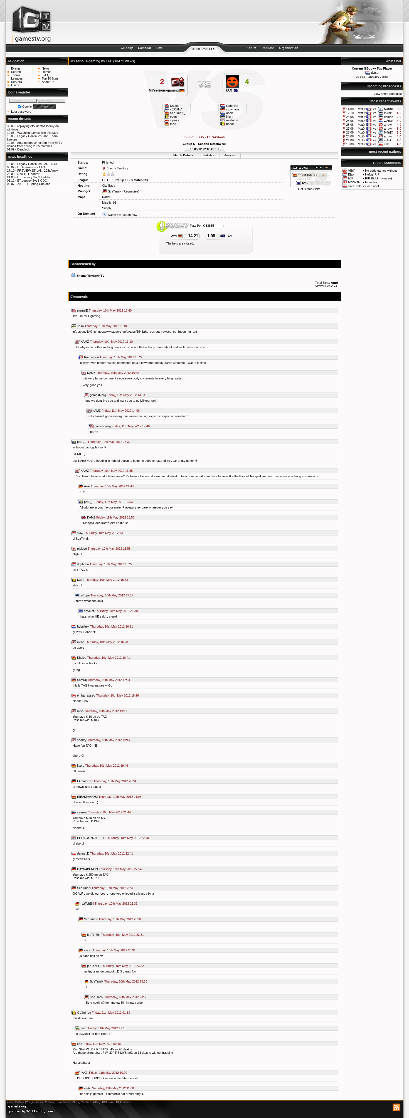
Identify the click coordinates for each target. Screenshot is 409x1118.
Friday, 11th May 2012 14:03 (126, 395)
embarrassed (86, 695)
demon (388, 117)
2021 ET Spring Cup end (33, 184)
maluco (82, 548)
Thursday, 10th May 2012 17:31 (108, 680)
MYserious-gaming (164, 90)
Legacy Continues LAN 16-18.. (38, 164)
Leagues (17, 78)
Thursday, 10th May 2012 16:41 (108, 657)
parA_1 (82, 441)
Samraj (82, 680)
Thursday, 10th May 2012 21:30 (116, 611)
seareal (82, 812)
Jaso (80, 326)
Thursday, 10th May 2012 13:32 (109, 441)
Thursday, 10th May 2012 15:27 (111, 564)
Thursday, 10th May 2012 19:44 (108, 740)
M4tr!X (388, 109)
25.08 (350, 132)
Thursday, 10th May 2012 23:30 (113, 888)
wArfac (388, 120)
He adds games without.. (381, 170)
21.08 (350, 140)
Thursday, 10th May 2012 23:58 (125, 997)
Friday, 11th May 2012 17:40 (131, 426)
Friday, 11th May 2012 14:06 (121, 410)
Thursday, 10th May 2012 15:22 (121, 357)
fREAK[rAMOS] (87, 796)
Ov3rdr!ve (84, 1012)
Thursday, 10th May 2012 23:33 (125, 981)
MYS (174, 236)
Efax (351, 174)
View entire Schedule (388, 93)
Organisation (288, 48)
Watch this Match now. (122, 214)
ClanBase (108, 185)
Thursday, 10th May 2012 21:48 (112, 486)
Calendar (144, 48)
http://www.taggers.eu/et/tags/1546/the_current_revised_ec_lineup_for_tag (147, 331)
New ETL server (28, 174)
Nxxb (80, 765)
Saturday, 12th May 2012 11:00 (113, 1088)
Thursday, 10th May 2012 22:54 (120, 869)
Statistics (209, 155)
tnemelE (82, 310)
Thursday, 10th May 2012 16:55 (117, 372)
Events (16, 68)
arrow (388, 124)
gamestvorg (98, 395)
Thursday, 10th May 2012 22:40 (127, 838)
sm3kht (89, 611)
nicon (80, 642)
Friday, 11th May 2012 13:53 (114, 502)
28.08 (350, 117)
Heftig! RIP (372, 174)
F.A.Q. (46, 75)
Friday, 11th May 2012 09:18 (102, 1043)
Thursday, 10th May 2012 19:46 (106, 765)
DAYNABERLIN (87, 869)
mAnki (388, 113)
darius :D (83, 853)
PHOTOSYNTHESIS (91, 838)
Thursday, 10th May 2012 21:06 (119, 796)
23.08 (350, 136)
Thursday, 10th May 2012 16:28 (106, 642)
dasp (375, 73)
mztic (87, 1088)
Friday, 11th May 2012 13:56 (115, 517)
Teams (15, 75)
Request (268, 48)
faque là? (371, 182)
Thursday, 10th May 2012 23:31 (116, 903)
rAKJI (84, 1072)
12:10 (350, 113)
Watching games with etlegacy (37, 132)
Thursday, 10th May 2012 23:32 (122, 966)
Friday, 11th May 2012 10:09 (108, 1072)
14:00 (350, 109)
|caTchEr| (87, 903)
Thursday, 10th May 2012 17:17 (111, 595)
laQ (79, 1043)
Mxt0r (362, 109)
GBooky (127, 48)
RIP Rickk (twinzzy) (378, 178)
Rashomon (91, 357)
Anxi (87, 486)
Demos (46, 71)
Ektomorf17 (85, 781)
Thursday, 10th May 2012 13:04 (106, 326)
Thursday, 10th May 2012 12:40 (110, 310)
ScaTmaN (114, 191)
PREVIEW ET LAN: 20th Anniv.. (38, 170)
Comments (79, 296)
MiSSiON (354, 182)
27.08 (350, 128)
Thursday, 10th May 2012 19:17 (105, 711)
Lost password (21, 111)
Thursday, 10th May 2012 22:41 (111, 853)
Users (15, 85)
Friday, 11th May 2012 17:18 (107, 1028)
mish (80, 711)
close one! (372, 186)
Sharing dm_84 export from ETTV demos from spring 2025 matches (35, 144)
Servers (16, 81)
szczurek (354, 186)
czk (386, 144)
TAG (229, 90)
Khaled (81, 657)
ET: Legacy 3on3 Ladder (33, 177)
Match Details (183, 155)
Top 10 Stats (50, 78)
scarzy (82, 740)
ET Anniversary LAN (31, 167)
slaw (80, 533)
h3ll (350, 178)
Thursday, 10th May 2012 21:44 (109, 812)
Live (159, 48)
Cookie (27, 106)
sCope (85, 595)
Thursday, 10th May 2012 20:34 (114, 781)
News (46, 68)
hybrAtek (83, 626)
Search (16, 71)
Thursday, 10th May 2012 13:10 (111, 341)
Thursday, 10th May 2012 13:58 (109, 548)
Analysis (230, 155)
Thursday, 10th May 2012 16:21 (111, 626)
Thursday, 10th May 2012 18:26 (117, 695)
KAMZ (85, 341)
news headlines (20, 157)
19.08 (350, 144)
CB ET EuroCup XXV (116, 180)
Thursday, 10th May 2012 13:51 (105, 533)
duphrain (83, 564)
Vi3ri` (351, 170)
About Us (48, 81)
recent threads (19, 119)
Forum (251, 48)
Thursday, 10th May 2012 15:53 (106, 579)
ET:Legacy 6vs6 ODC (32, 180)
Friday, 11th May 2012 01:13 (111, 1012)
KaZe (80, 579)
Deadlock (23, 149)
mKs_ (88, 950)
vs (374, 109)
